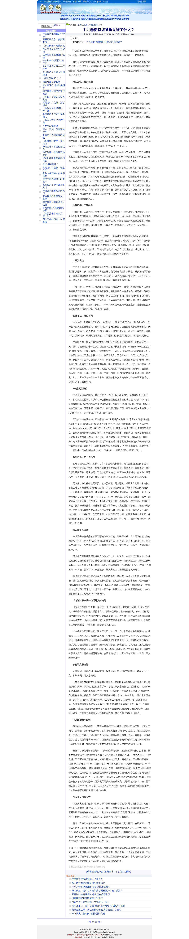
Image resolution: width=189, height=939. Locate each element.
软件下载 (125, 15)
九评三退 (76, 15)
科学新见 (117, 19)
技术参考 (125, 19)
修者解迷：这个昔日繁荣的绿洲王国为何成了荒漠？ (97, 890)
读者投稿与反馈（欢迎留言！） (102, 871)
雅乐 (66, 15)
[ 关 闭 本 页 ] (94, 922)
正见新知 (85, 25)
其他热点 (93, 15)
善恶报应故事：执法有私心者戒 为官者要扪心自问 (96, 910)
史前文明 (109, 19)
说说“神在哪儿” (50, 164)
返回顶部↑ (125, 871)
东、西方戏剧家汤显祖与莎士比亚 (88, 883)
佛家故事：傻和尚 (51, 82)
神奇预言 (101, 19)
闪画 (62, 15)
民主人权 (101, 15)
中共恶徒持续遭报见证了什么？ (87, 879)
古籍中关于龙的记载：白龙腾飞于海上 (90, 902)
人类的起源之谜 (50, 126)
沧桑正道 (85, 15)
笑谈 (66, 19)
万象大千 (109, 15)
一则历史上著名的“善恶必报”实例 (88, 913)
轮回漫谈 (93, 19)
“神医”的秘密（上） (52, 78)
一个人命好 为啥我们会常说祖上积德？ (103, 42)
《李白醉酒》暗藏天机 (54, 45)
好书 (70, 19)
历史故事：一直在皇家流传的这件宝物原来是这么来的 (98, 906)
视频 (70, 15)
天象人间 (85, 19)
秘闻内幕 (76, 19)
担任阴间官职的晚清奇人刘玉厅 (87, 898)
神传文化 (117, 15)
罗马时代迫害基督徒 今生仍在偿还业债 (91, 894)
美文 (62, 19)
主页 (79, 25)
